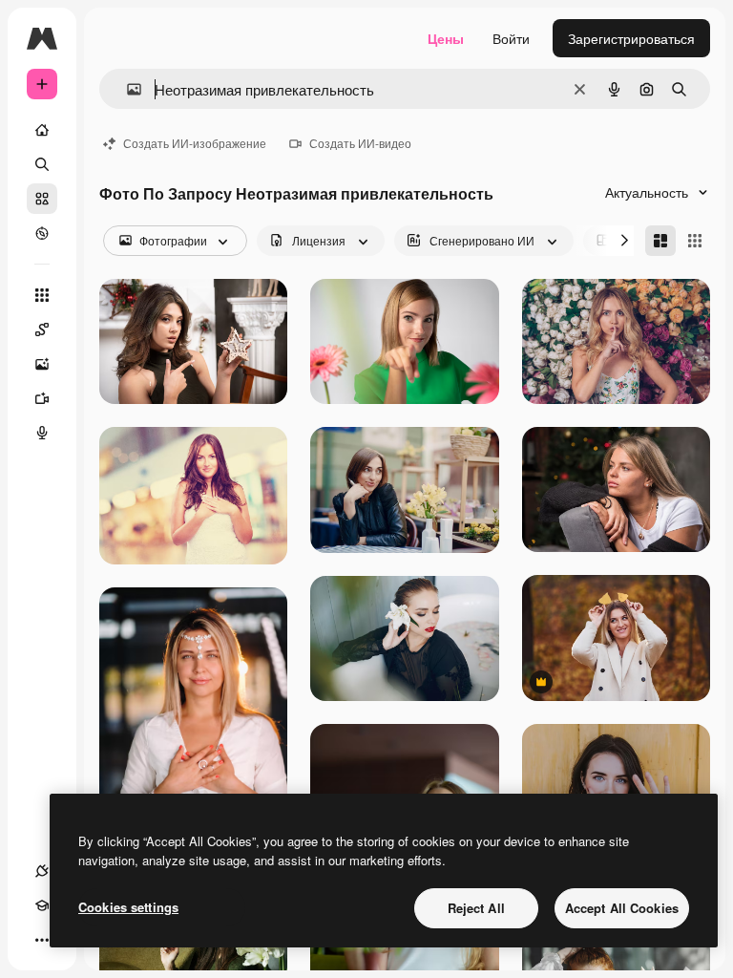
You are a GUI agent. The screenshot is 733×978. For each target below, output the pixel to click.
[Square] (695, 240)
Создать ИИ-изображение (194, 143)
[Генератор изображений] (42, 364)
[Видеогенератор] (42, 398)
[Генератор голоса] (42, 432)
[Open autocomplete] (126, 89)
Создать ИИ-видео (360, 143)
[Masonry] (660, 240)
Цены (446, 38)
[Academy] (42, 905)
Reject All (476, 908)
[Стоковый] (42, 198)
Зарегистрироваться (631, 38)
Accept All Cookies (622, 908)
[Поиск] (42, 164)
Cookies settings (128, 907)
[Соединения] (42, 871)
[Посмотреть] (42, 233)
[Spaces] (42, 329)
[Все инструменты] (42, 295)
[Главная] (42, 130)
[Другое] (42, 940)
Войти (511, 38)
